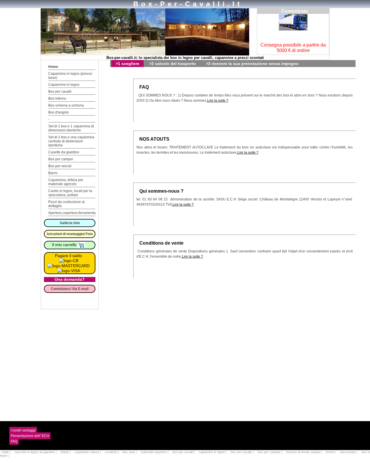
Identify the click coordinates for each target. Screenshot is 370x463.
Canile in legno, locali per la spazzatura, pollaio (70, 193)
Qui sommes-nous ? (161, 191)
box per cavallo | (243, 452)
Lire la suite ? (217, 100)
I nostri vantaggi (23, 430)
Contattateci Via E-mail (69, 289)
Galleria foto (70, 223)
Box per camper (60, 159)
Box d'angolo (58, 112)
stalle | (6, 452)
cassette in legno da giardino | (36, 452)
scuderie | (112, 452)
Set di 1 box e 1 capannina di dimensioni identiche (71, 128)
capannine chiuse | (88, 452)
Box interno (57, 98)
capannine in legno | (213, 452)
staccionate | (349, 452)
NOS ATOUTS (154, 139)
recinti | (331, 452)
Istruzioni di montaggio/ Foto (70, 234)
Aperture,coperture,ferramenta (72, 213)
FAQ (144, 87)
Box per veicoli (59, 166)
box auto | (130, 452)
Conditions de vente (161, 243)
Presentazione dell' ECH (30, 436)
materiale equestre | (155, 452)
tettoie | (66, 452)
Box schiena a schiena (66, 105)
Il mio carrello (65, 244)
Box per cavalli (59, 92)
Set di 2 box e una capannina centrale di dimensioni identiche (71, 141)
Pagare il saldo (68, 255)
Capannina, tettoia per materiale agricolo (65, 182)
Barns (53, 173)
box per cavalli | (184, 452)
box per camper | (270, 452)
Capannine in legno (63, 85)
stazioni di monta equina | (304, 452)
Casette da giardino (63, 152)
